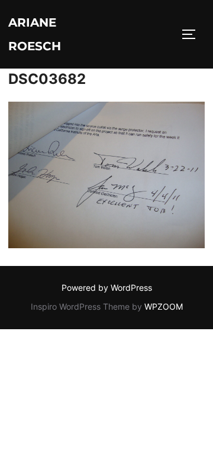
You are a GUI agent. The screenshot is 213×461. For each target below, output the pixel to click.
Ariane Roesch (34, 34)
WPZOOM (163, 306)
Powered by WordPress (107, 288)
